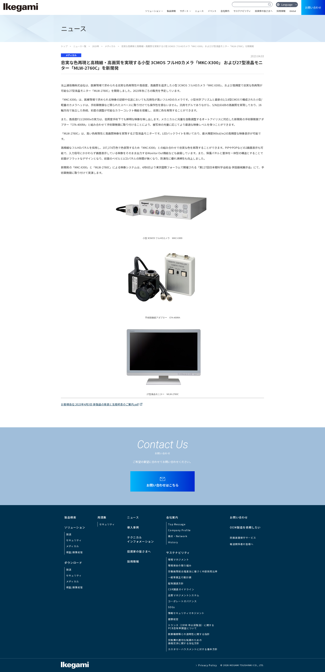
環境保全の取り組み (180, 565)
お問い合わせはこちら (162, 485)
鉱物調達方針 (176, 583)
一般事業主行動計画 (180, 577)
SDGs (171, 607)
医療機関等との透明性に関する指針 (189, 634)
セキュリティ (74, 540)
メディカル (110, 46)
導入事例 (133, 527)
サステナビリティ (242, 11)
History (173, 542)
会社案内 (225, 11)
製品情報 (171, 11)
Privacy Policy (207, 665)
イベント (212, 11)
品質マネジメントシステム (183, 595)
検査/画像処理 (74, 552)
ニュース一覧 (79, 46)
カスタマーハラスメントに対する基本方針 (193, 649)
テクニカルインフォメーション (140, 539)
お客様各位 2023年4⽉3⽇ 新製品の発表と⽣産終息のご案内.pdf (100, 404)
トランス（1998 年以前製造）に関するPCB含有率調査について (191, 627)
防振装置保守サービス (243, 537)
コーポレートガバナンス (182, 601)
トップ (64, 46)
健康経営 (173, 619)
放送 (68, 534)
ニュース (199, 11)
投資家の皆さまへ (264, 11)
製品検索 (70, 517)
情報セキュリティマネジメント (186, 613)
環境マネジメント (178, 559)
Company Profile (179, 530)
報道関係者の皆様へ (241, 544)
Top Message (177, 524)
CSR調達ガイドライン (181, 589)
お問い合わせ (313, 7)
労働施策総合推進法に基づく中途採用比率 (193, 571)
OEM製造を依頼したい (245, 527)
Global (292, 11)
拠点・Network (177, 536)
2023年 (95, 46)
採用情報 (281, 11)
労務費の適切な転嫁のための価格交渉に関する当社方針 (185, 641)
